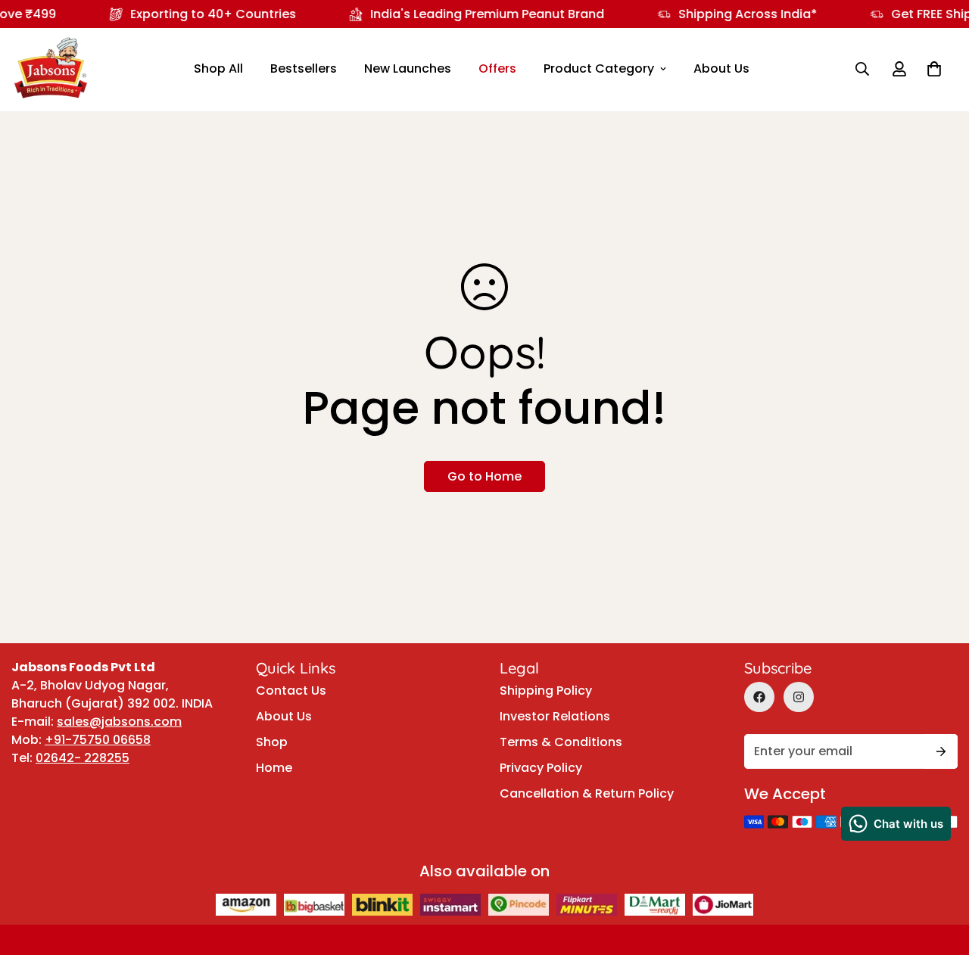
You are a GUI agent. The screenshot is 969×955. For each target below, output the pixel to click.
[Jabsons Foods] (51, 69)
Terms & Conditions (561, 742)
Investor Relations (555, 716)
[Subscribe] (941, 751)
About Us (721, 68)
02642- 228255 (82, 758)
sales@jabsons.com (119, 721)
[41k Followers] (759, 697)
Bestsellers (303, 68)
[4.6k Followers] (799, 697)
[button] (934, 68)
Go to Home (484, 476)
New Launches (407, 68)
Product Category (599, 68)
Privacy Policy (541, 767)
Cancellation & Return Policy (587, 793)
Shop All (218, 68)
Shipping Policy (546, 690)
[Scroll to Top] (939, 828)
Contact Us (291, 690)
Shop (272, 742)
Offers (497, 68)
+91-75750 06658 (98, 739)
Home (274, 767)
